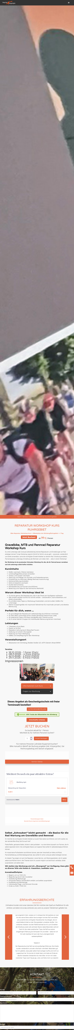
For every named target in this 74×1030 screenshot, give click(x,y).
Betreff (2, 1024)
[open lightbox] (37, 672)
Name (2, 990)
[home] (9, 2)
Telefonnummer (6, 996)
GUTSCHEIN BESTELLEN (37, 709)
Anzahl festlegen (41, 738)
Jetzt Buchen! (29, 537)
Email (40, 990)
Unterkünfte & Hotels (37, 720)
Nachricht (3, 1003)
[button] (68, 2)
